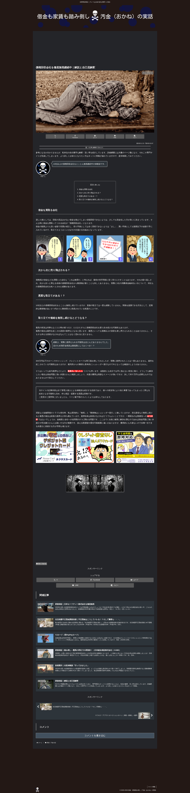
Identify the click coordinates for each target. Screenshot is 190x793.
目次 (92, 185)
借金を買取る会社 (86, 189)
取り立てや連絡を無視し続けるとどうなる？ (96, 199)
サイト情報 (151, 787)
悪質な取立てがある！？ (88, 196)
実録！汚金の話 (42, 563)
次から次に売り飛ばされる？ (90, 193)
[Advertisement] (95, 48)
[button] (134, 136)
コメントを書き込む (95, 735)
